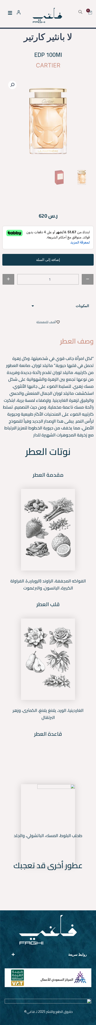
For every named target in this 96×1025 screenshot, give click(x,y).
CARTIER (48, 65)
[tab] (48, 306)
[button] (12, 85)
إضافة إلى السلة (48, 260)
